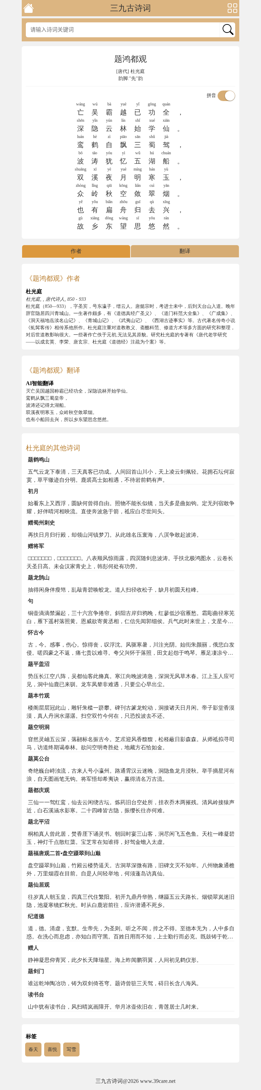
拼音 (212, 95)
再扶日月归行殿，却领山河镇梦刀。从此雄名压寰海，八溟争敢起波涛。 (115, 535)
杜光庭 (137, 71)
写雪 (71, 1049)
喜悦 (52, 1049)
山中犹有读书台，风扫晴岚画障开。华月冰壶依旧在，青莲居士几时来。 (115, 1007)
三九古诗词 (130, 8)
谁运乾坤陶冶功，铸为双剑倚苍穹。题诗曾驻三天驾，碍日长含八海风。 (115, 983)
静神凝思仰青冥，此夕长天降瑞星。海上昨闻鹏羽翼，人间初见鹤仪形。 (115, 960)
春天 (33, 1049)
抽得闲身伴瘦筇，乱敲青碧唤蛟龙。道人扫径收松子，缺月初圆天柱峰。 (115, 590)
